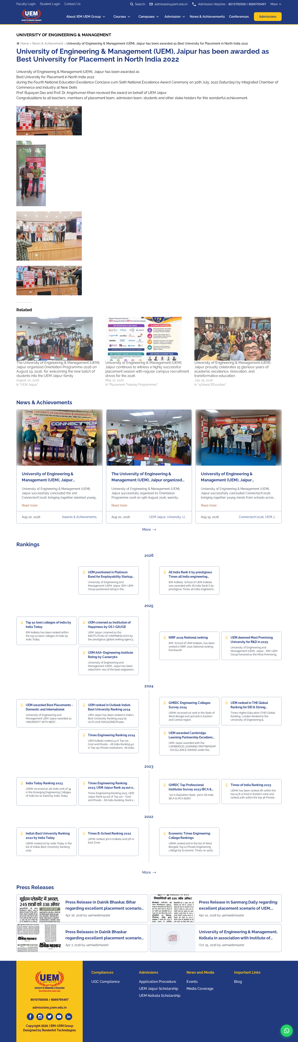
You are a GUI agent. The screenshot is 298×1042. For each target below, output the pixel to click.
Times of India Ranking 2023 (251, 785)
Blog (238, 982)
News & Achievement (47, 43)
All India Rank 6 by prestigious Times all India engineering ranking (190, 576)
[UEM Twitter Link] (49, 1016)
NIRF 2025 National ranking (188, 637)
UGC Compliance (105, 982)
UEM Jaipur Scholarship (158, 989)
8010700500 (237, 4)
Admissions (268, 16)
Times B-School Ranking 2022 (109, 833)
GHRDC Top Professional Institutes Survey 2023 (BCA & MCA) (190, 789)
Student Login (50, 4)
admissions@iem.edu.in (171, 4)
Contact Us (72, 4)
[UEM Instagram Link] (39, 1016)
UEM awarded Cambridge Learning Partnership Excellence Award (192, 737)
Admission (172, 17)
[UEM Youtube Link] (59, 1016)
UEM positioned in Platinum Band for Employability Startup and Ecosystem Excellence (110, 576)
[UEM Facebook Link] (30, 1016)
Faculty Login (26, 4)
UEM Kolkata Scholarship (159, 996)
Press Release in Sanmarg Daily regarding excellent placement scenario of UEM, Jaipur (238, 905)
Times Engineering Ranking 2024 (111, 735)
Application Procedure (157, 982)
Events (192, 982)
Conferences (239, 17)
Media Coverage (200, 989)
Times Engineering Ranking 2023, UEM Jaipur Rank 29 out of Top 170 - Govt (111, 787)
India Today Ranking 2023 (44, 783)
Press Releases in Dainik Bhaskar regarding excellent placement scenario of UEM (103, 935)
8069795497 (257, 4)
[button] (287, 1031)
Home (24, 43)
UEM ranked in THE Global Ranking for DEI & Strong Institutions (249, 707)
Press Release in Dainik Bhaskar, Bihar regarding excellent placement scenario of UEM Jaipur (103, 905)
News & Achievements (207, 17)
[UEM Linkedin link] (68, 1016)
